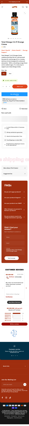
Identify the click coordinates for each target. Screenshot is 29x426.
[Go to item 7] (13, 38)
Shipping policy (10, 417)
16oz (10, 73)
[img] (9, 274)
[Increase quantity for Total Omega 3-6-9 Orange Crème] (9, 86)
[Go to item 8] (15, 38)
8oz (4, 73)
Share (5, 108)
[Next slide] (26, 288)
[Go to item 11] (21, 38)
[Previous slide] (2, 288)
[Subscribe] (24, 384)
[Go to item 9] (17, 38)
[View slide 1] (12, 356)
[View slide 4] (17, 356)
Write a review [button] (14, 324)
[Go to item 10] (19, 38)
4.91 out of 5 (18, 308)
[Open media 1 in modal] (24, 13)
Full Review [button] (9, 296)
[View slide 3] (15, 356)
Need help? (25, 108)
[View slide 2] (13, 356)
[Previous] (2, 2)
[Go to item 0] (8, 38)
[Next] (27, 2)
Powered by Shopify (20, 413)
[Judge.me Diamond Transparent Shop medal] (14, 333)
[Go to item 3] (12, 38)
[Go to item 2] (10, 38)
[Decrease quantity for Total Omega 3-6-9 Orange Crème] (3, 86)
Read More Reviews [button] (14, 302)
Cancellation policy (18, 417)
